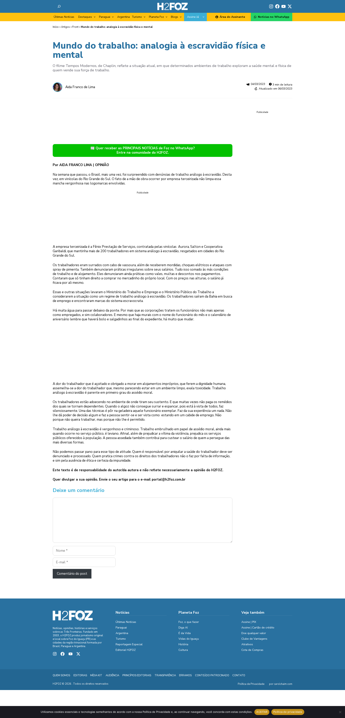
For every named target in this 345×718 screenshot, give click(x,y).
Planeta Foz (156, 17)
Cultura (183, 650)
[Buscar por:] (59, 6)
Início (56, 27)
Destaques (85, 17)
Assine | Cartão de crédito (257, 627)
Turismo (137, 17)
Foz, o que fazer (188, 622)
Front (75, 27)
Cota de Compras (252, 650)
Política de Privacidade (251, 684)
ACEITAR (261, 711)
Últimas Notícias (64, 17)
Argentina (123, 17)
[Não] (340, 712)
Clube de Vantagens (254, 639)
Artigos (65, 27)
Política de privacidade (287, 711)
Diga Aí (183, 627)
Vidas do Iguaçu (188, 639)
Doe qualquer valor (253, 633)
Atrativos (247, 644)
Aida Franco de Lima (80, 87)
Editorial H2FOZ (126, 650)
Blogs (174, 17)
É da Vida (184, 633)
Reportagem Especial (129, 644)
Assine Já (193, 17)
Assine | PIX (248, 622)
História (183, 644)
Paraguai (104, 17)
